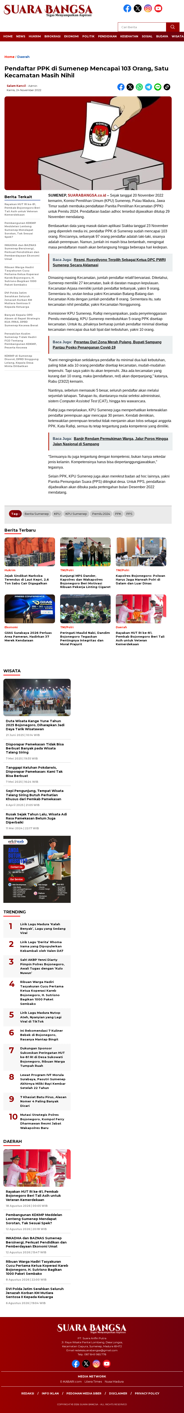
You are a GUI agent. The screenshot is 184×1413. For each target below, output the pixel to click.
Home (8, 36)
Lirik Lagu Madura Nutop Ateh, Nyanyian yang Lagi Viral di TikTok (40, 1017)
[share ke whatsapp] (140, 89)
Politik (88, 36)
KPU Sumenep (76, 514)
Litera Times (93, 1381)
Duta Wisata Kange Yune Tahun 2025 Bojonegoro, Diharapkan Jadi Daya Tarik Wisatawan (35, 725)
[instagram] (148, 11)
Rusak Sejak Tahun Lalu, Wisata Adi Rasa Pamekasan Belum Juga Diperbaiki (36, 818)
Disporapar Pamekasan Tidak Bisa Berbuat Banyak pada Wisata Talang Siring (35, 748)
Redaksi (27, 1393)
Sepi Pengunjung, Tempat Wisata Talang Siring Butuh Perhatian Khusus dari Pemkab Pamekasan (35, 795)
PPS (129, 514)
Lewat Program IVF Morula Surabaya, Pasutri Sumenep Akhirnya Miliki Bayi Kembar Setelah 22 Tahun (43, 1081)
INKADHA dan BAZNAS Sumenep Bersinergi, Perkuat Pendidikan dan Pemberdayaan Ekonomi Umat (36, 1242)
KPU (57, 514)
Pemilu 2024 (101, 514)
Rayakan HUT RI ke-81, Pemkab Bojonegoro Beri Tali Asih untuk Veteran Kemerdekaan (33, 1196)
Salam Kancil (16, 85)
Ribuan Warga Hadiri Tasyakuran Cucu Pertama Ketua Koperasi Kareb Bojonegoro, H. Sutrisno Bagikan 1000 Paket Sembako (42, 993)
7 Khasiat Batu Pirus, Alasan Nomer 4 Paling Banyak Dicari (43, 1101)
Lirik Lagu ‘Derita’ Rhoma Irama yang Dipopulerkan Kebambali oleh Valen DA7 (41, 946)
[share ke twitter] (131, 89)
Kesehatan (129, 36)
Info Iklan (50, 1393)
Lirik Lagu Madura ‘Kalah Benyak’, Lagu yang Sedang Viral (43, 928)
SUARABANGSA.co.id (87, 195)
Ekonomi (71, 36)
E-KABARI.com (71, 1381)
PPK (118, 514)
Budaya (162, 36)
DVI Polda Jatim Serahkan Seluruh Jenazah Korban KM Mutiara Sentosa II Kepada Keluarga (35, 1293)
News (20, 36)
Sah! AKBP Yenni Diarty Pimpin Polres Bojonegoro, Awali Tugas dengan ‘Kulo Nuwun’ (42, 966)
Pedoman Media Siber (83, 1393)
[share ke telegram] (149, 89)
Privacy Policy (147, 1393)
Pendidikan (107, 36)
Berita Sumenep (37, 514)
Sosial (147, 36)
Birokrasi (52, 36)
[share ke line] (158, 89)
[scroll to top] (175, 1406)
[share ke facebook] (122, 89)
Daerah (23, 57)
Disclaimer (118, 1393)
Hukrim (35, 36)
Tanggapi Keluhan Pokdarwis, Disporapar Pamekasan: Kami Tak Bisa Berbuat (34, 772)
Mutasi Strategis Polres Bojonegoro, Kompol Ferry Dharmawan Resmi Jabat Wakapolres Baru (42, 1121)
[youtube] (159, 11)
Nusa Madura (114, 1381)
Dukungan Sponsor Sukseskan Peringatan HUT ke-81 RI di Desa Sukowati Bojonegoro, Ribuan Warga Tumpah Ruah (42, 1056)
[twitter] (138, 11)
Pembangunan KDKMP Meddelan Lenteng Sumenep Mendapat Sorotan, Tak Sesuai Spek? (34, 1219)
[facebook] (128, 11)
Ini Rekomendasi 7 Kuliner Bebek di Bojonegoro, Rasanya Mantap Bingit (41, 1035)
